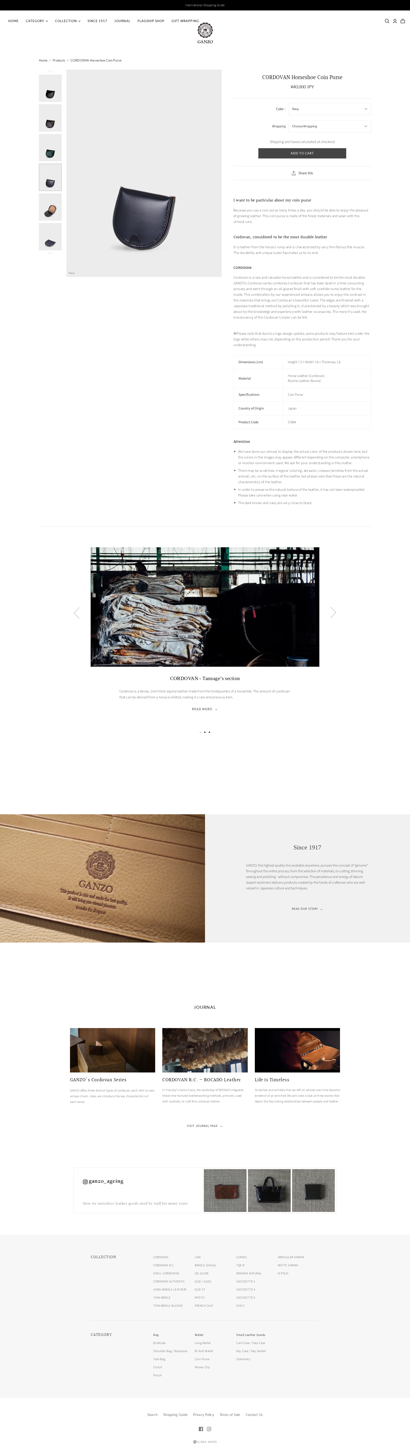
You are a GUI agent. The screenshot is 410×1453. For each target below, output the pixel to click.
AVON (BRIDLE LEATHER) (170, 1289)
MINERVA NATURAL (249, 1273)
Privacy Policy (203, 1415)
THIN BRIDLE (162, 1298)
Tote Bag (159, 1359)
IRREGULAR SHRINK (291, 1257)
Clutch (157, 1367)
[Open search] (387, 21)
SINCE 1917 (97, 21)
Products (59, 60)
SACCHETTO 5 (245, 1298)
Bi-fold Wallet (204, 1351)
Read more (205, 709)
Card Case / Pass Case (250, 1343)
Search (152, 1415)
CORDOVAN (160, 1257)
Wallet (199, 1335)
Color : (281, 109)
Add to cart (302, 153)
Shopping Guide (175, 1415)
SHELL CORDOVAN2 (166, 1273)
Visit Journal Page (205, 1126)
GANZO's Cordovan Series (98, 1080)
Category (35, 21)
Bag (156, 1335)
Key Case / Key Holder (251, 1351)
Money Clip (202, 1367)
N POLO (283, 1273)
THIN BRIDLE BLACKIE (168, 1306)
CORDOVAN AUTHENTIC (169, 1281)
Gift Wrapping (185, 21)
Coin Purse (202, 1359)
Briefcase (159, 1343)
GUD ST (200, 1289)
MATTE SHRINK (288, 1265)
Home (13, 21)
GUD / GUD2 (203, 1281)
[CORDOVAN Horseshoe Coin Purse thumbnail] (50, 88)
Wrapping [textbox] (279, 126)
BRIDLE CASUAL (205, 1265)
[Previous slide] (76, 612)
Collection (66, 21)
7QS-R (240, 1265)
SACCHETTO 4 (245, 1289)
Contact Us (254, 1415)
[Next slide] (333, 612)
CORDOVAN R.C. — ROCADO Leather (201, 1080)
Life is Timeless (272, 1080)
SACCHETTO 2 (245, 1281)
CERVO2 (241, 1257)
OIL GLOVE (202, 1273)
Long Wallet (203, 1343)
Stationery (243, 1359)
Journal (122, 21)
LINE (198, 1257)
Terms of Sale (230, 1415)
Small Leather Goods (250, 1335)
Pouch (157, 1375)
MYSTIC (200, 1298)
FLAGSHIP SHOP (151, 21)
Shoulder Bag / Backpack (170, 1351)
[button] (200, 732)
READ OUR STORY (307, 909)
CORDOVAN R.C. (163, 1265)
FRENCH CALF (204, 1306)
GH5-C (240, 1306)
